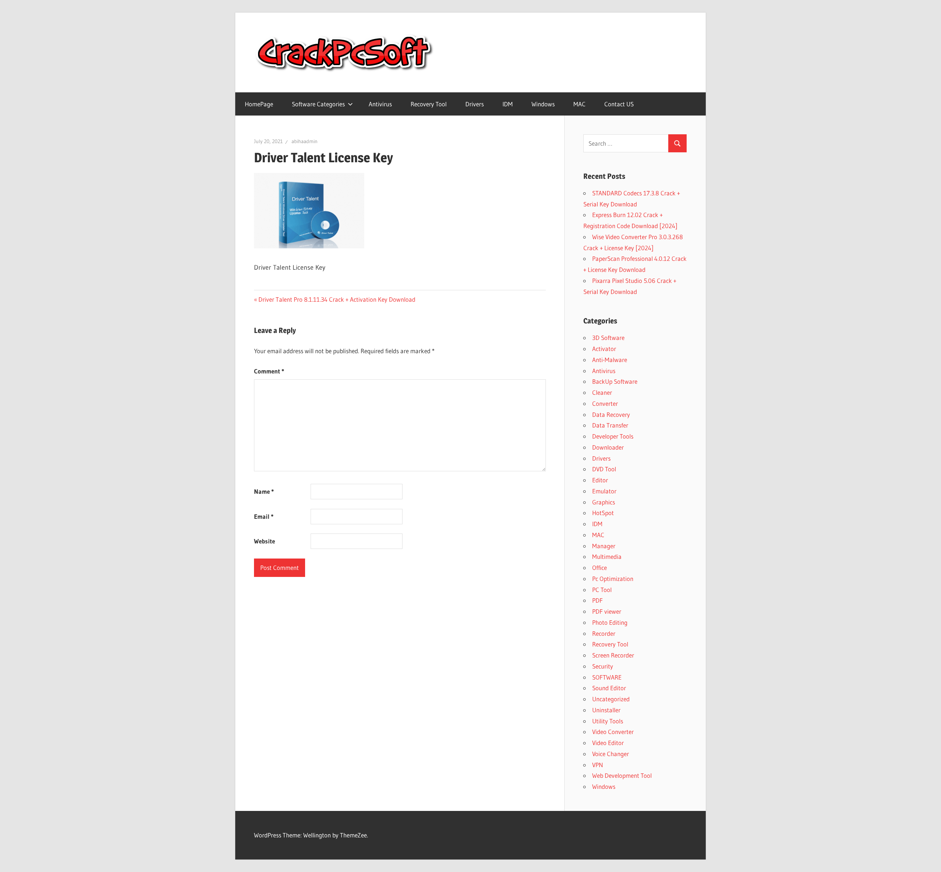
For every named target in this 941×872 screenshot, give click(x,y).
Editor (600, 480)
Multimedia (607, 556)
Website (264, 541)
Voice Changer (610, 754)
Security (602, 666)
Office (599, 567)
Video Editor (608, 743)
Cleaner (602, 392)
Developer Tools (612, 436)
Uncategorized (611, 699)
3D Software (608, 337)
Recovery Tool (429, 104)
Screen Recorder (613, 655)
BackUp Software (614, 381)
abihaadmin (304, 141)
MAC (579, 104)
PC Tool (602, 589)
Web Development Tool (622, 775)
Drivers (474, 104)
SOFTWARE (607, 677)
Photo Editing (609, 622)
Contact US (619, 104)
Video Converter (613, 731)
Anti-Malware (609, 360)
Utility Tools (607, 721)
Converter (605, 403)
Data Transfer (610, 425)
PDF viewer (606, 611)
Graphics (603, 502)
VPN (597, 765)
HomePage (259, 104)
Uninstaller (606, 710)
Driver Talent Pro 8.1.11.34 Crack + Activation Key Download (336, 299)
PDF (597, 600)
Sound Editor (609, 688)
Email (263, 516)
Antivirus (380, 104)
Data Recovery (611, 414)
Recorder (603, 633)
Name (264, 491)
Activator (604, 348)
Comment (269, 371)
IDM (507, 104)
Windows (543, 104)
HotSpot (603, 513)
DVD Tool (604, 469)
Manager (603, 546)
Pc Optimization (612, 578)
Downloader (608, 447)
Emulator (604, 491)
